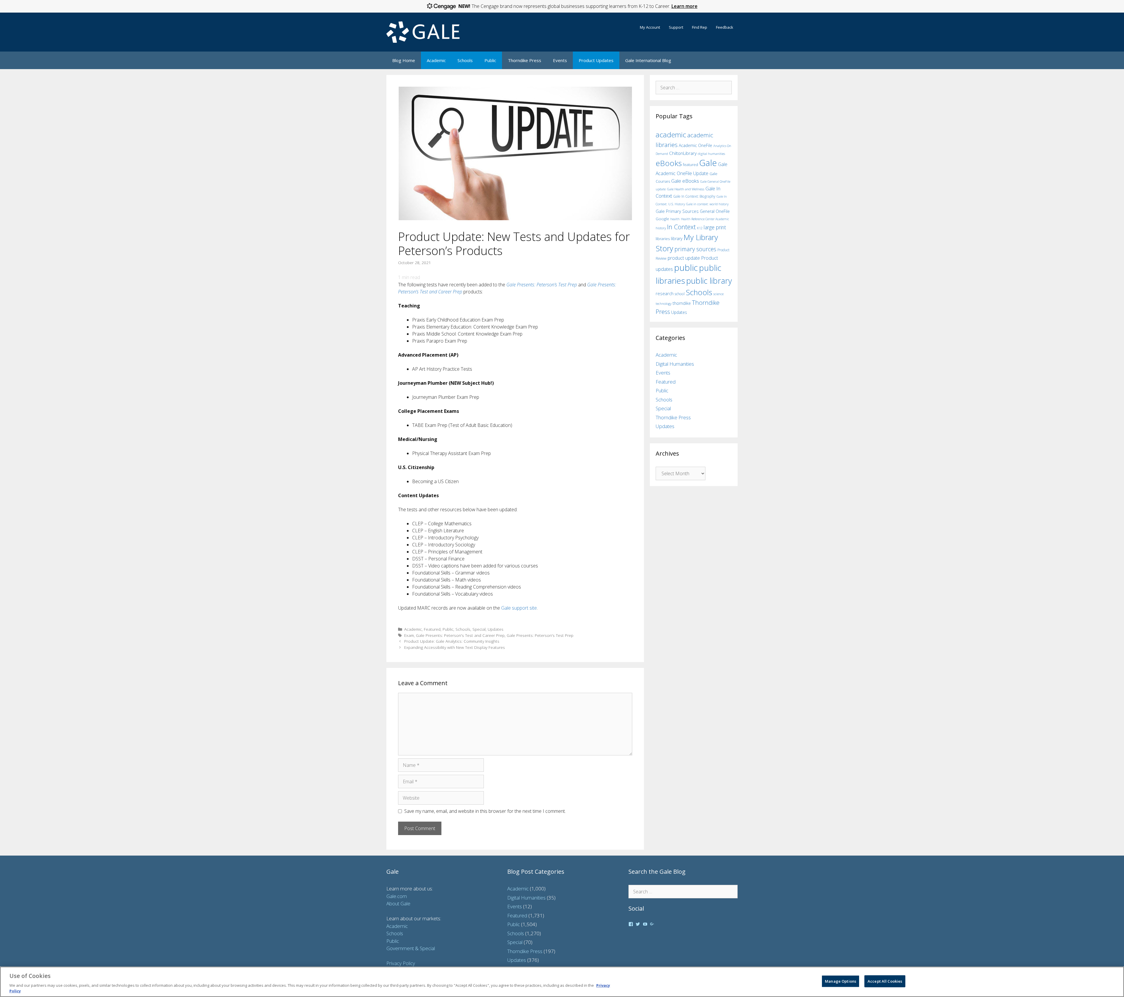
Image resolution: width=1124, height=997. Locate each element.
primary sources (695, 249)
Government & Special (410, 948)
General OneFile (715, 211)
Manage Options (840, 981)
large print (715, 227)
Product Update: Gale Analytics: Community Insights (451, 641)
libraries (663, 238)
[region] (562, 982)
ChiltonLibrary (683, 153)
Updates (495, 629)
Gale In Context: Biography (694, 196)
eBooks (669, 163)
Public (490, 60)
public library (709, 280)
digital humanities (711, 153)
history (661, 227)
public (686, 267)
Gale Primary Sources (677, 211)
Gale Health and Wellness (685, 189)
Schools (465, 60)
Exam (409, 635)
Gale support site (519, 608)
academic (671, 134)
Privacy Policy (400, 963)
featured (690, 164)
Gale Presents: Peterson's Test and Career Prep (460, 635)
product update (684, 258)
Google (662, 218)
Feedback (724, 27)
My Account (650, 27)
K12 (699, 228)
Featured (432, 629)
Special (479, 629)
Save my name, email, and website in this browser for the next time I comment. (485, 811)
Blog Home (403, 60)
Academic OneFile (695, 145)
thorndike (682, 303)
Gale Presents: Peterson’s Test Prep (541, 284)
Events (560, 60)
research (665, 293)
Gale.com (396, 896)
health (675, 219)
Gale (708, 163)
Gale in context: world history (707, 204)
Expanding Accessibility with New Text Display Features (454, 647)
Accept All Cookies (885, 981)
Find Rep (699, 27)
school (680, 293)
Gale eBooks (685, 180)
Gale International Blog (648, 60)
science (718, 294)
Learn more (684, 6)
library (676, 238)
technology (663, 303)
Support (676, 27)
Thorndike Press (524, 60)
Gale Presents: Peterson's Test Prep (540, 635)
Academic (436, 60)
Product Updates (596, 60)
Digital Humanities (675, 363)
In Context (681, 227)
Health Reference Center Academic (705, 219)
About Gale (398, 903)
